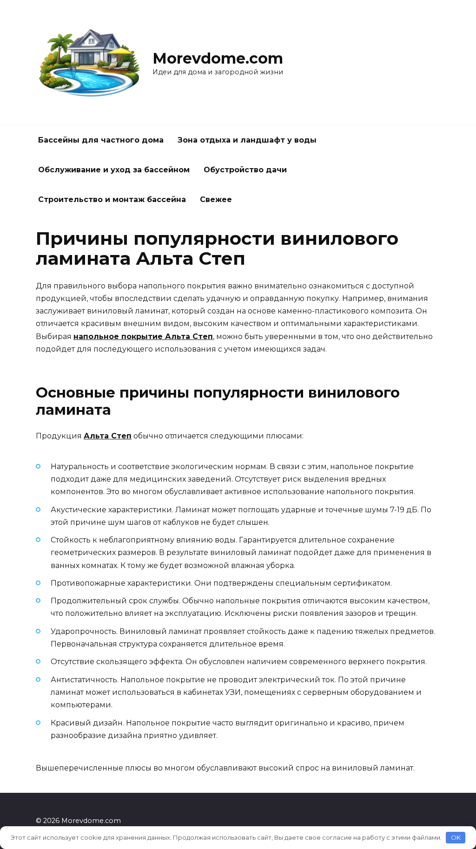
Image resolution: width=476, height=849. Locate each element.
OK (456, 837)
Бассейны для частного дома (101, 140)
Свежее (216, 199)
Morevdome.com (217, 58)
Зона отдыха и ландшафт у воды (247, 140)
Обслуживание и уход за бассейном (114, 169)
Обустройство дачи (245, 169)
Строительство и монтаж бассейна (112, 199)
